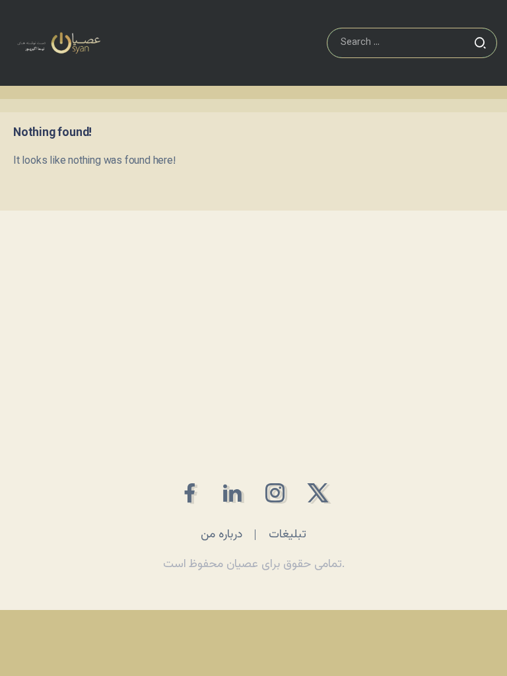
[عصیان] (59, 43)
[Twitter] (318, 493)
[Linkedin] (232, 493)
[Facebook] (189, 493)
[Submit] (479, 42)
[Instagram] (275, 493)
